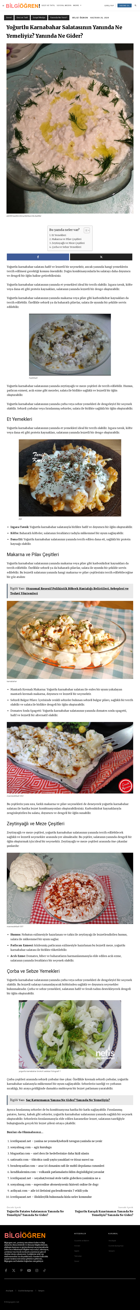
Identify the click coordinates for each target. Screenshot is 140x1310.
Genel (9, 17)
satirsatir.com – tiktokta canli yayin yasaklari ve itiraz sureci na (51, 1159)
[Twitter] (13, 1270)
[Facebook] (6, 1270)
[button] (135, 5)
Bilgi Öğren (80, 18)
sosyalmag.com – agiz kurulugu (31, 1147)
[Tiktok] (44, 1270)
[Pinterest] (21, 1270)
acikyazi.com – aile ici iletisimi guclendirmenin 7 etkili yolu (49, 1190)
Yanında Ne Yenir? (58, 17)
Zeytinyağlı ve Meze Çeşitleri (68, 243)
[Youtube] (29, 1270)
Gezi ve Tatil (22, 17)
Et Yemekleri (59, 235)
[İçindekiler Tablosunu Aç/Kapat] (85, 230)
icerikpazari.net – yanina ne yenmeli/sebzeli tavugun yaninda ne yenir (56, 1141)
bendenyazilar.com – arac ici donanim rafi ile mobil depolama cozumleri (57, 1165)
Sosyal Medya (39, 17)
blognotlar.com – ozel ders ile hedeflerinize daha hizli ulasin (49, 1153)
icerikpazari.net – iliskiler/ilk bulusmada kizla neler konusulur (51, 1197)
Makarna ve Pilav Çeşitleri (66, 239)
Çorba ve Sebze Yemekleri (66, 247)
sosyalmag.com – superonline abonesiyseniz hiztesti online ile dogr (54, 1184)
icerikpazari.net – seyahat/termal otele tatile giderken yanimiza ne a (55, 1178)
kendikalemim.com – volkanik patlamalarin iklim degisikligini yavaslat (57, 1172)
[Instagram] (36, 1270)
